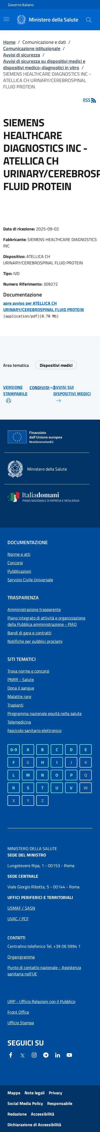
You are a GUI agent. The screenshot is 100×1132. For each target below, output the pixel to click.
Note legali (35, 1093)
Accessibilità (42, 1114)
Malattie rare (19, 696)
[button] (89, 19)
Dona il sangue (20, 688)
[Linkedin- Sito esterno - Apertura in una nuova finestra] (57, 1054)
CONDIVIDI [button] (40, 387)
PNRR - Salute (20, 679)
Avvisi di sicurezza (21, 54)
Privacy (55, 1093)
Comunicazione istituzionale (31, 48)
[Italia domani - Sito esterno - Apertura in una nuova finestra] (46, 497)
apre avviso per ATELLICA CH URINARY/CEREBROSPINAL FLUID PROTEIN (43, 306)
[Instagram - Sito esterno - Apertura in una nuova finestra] (34, 1054)
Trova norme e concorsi (28, 671)
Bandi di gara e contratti (29, 633)
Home (9, 42)
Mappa (13, 1093)
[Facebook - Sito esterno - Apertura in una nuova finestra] (10, 1054)
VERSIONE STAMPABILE (15, 390)
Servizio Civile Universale (30, 579)
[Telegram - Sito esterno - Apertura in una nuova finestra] (46, 1054)
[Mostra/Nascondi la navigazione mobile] (6, 19)
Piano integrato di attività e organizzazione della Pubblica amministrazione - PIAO (46, 621)
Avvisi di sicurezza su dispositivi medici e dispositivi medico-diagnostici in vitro (44, 64)
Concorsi (15, 562)
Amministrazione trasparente (34, 609)
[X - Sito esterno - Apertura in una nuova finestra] (22, 1055)
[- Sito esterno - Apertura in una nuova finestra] (69, 1054)
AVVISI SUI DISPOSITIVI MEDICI (72, 390)
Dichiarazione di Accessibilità (34, 1124)
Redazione (17, 1114)
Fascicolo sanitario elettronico (34, 730)
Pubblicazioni (19, 571)
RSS (86, 100)
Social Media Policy (25, 1103)
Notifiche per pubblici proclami (34, 641)
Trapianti (15, 705)
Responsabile (59, 1103)
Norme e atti (18, 554)
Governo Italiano (21, 4)
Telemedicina (19, 722)
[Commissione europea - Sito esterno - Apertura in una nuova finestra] (35, 437)
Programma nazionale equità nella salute (44, 713)
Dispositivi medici (56, 365)
